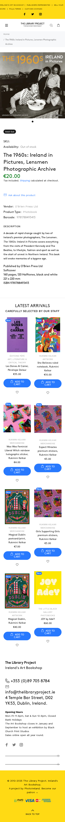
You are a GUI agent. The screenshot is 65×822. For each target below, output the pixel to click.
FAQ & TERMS (15, 9)
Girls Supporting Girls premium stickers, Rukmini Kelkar (48, 535)
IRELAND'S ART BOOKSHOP (12, 5)
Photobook (30, 212)
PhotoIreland (32, 788)
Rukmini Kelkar (47, 356)
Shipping (25, 180)
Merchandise (17, 443)
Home (6, 34)
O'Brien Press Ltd (26, 206)
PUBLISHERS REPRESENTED (38, 5)
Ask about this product (21, 195)
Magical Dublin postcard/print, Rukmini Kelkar (17, 539)
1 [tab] (32, 121)
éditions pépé (17, 356)
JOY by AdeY (48, 619)
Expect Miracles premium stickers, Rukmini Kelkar (48, 451)
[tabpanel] (32, 85)
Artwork (48, 359)
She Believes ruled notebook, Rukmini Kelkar (48, 367)
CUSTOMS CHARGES (33, 9)
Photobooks (48, 615)
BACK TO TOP (33, 814)
